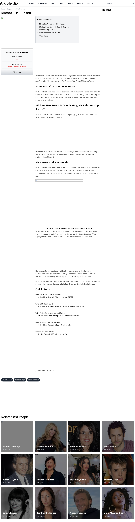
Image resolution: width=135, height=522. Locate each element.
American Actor (7, 380)
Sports (70, 3)
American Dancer (33, 380)
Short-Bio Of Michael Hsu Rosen (52, 24)
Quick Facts (44, 36)
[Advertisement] (68, 58)
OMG (61, 3)
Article (80, 3)
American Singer (20, 380)
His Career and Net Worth (49, 33)
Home (31, 3)
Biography (42, 3)
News (53, 3)
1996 (17, 59)
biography (10, 9)
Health (90, 3)
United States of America (17, 66)
